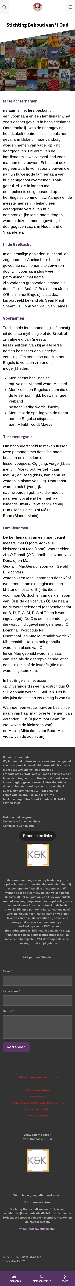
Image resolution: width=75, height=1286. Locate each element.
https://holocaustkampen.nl (37, 1228)
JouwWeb (22, 1261)
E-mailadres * (11, 991)
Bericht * (8, 1011)
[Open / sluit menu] (70, 7)
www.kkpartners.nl (37, 1115)
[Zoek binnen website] (4, 7)
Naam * (7, 971)
